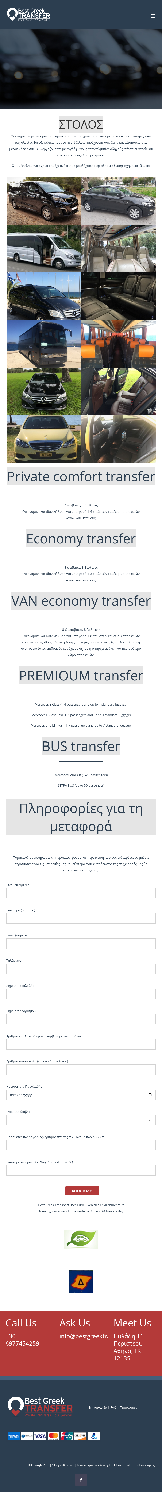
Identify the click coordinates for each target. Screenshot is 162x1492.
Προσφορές (128, 1407)
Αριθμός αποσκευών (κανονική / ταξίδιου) (37, 1061)
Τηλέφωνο (14, 960)
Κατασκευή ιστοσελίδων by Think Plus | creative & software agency (116, 1465)
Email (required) (17, 935)
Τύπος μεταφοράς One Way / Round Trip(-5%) (39, 1162)
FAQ (113, 1407)
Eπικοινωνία (98, 1407)
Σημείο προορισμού (21, 1011)
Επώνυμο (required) (20, 910)
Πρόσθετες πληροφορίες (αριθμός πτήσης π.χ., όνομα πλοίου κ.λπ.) (55, 1137)
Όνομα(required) (18, 885)
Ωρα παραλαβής (18, 1111)
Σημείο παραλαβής (20, 985)
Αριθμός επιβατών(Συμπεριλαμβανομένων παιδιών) (44, 1036)
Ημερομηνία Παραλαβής (24, 1086)
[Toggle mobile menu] (153, 16)
